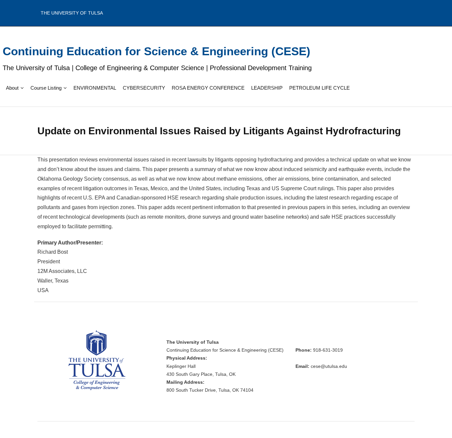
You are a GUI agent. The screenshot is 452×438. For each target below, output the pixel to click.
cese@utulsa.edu (329, 366)
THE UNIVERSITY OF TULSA (72, 13)
